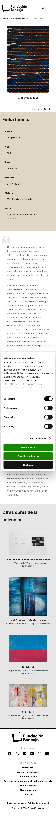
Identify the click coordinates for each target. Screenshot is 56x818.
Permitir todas (28, 447)
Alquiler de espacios (28, 772)
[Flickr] (24, 753)
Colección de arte (20, 19)
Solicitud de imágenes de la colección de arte (28, 781)
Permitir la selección (28, 456)
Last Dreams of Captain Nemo (28, 620)
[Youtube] (47, 753)
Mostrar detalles (38, 438)
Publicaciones (28, 785)
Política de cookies (16, 803)
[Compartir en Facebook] (45, 109)
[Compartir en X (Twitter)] (49, 109)
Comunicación (28, 790)
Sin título (28, 712)
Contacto (28, 794)
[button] (43, 8)
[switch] (48, 408)
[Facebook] (9, 753)
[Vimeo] (32, 753)
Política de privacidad (38, 803)
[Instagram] (39, 753)
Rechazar (28, 465)
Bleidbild (28, 667)
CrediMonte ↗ (28, 767)
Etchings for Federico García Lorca (28, 559)
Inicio (5, 19)
